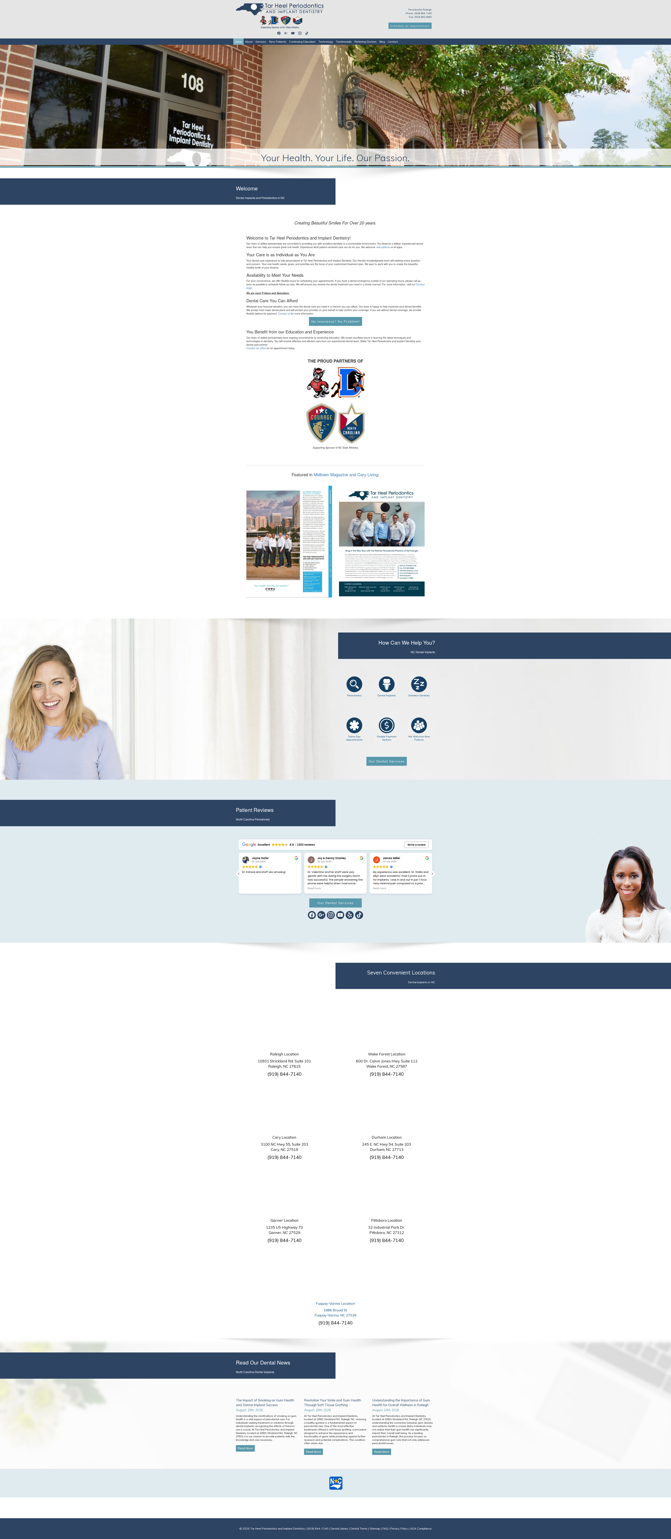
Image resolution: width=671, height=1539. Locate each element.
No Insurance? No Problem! (335, 321)
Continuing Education (302, 41)
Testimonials (344, 41)
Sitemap (375, 1528)
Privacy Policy (399, 1528)
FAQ (385, 1528)
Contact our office (256, 348)
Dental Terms (359, 1528)
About (249, 41)
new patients (383, 247)
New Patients (277, 41)
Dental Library (339, 1528)
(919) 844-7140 (284, 1074)
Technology (325, 41)
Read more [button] (248, 888)
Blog (382, 41)
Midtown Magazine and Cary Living (346, 474)
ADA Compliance (421, 1528)
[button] (432, 873)
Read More (245, 1448)
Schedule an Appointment (410, 26)
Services (260, 41)
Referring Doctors (365, 41)
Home (238, 41)
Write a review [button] (416, 845)
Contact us (284, 313)
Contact (393, 41)
